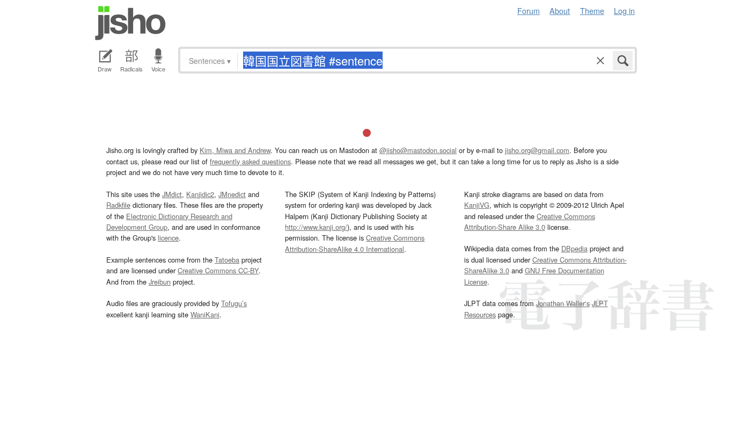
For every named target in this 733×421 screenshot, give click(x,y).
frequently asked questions (250, 161)
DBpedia (574, 248)
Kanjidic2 (200, 194)
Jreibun (160, 282)
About (559, 10)
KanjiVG (476, 205)
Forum (528, 10)
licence (168, 238)
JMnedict (232, 194)
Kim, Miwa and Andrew (235, 150)
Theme (592, 10)
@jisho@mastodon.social (418, 150)
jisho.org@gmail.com (537, 150)
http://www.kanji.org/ (316, 227)
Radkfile (118, 205)
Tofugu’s (234, 303)
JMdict (172, 194)
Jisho (130, 23)
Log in (624, 10)
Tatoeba (227, 260)
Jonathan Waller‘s (563, 303)
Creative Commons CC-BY (218, 270)
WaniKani (204, 314)
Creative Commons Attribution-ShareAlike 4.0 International (354, 243)
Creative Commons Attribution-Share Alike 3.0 (529, 221)
